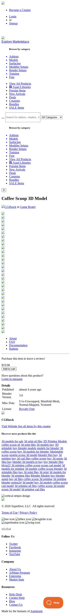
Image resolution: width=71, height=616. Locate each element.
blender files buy (48, 455)
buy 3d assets (55, 458)
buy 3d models (43, 482)
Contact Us (16, 604)
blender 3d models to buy (27, 462)
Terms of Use (10, 512)
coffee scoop (38, 458)
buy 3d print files (28, 472)
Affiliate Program (19, 572)
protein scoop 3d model (23, 455)
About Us (15, 569)
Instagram (15, 550)
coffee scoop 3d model (51, 486)
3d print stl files (33, 441)
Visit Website (10, 426)
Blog (12, 601)
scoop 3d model (11, 489)
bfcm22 (6, 465)
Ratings (13, 348)
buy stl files (16, 479)
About (13, 338)
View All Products (20, 83)
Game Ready (28, 207)
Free (11, 77)
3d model (28, 482)
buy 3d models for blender (33, 451)
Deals (12, 97)
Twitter (13, 543)
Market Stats (16, 579)
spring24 (16, 482)
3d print (44, 472)
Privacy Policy (28, 512)
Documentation (18, 345)
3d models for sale (12, 441)
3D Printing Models (55, 441)
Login (12, 16)
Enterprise (15, 576)
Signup (13, 23)
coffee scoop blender (50, 468)
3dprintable (56, 451)
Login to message (12, 379)
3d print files (28, 444)
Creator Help (17, 597)
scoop (5, 455)
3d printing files (20, 475)
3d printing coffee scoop (25, 465)
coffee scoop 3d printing (37, 479)
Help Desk (15, 594)
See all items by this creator (34, 426)
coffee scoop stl (11, 444)
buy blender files (53, 462)
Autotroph (36, 611)
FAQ (12, 341)
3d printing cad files (33, 489)
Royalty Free (27, 409)
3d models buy (45, 444)
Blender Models (40, 475)
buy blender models (24, 448)
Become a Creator (20, 10)
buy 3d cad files (21, 458)
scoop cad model (51, 465)
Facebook (15, 547)
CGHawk (10, 207)
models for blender (48, 448)
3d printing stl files (26, 486)
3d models (31, 468)
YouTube (14, 554)
